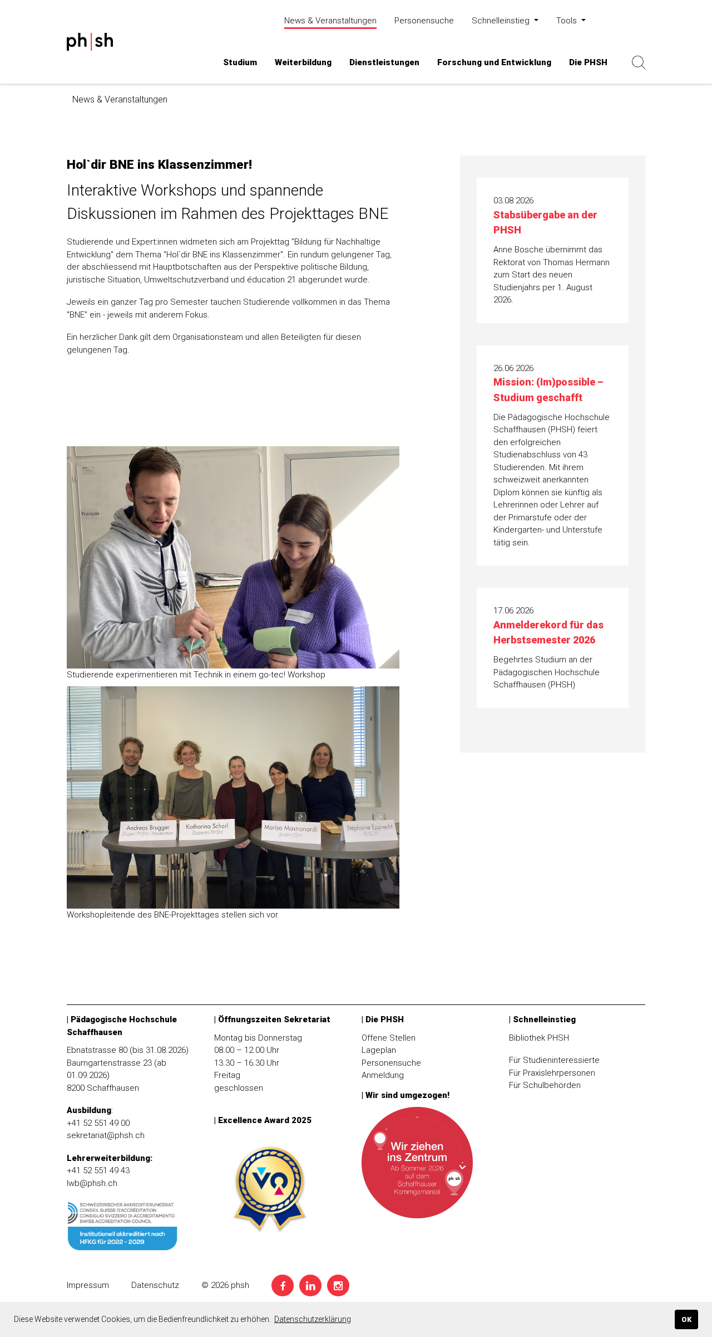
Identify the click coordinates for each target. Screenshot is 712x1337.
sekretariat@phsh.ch (106, 1135)
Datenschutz (155, 1285)
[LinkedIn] (310, 1285)
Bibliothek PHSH (539, 1038)
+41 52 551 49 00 (98, 1123)
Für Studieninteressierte (554, 1060)
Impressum (88, 1285)
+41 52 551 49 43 (98, 1170)
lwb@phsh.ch (92, 1183)
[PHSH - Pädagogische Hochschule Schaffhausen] (130, 62)
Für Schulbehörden (545, 1085)
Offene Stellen (389, 1038)
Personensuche (391, 1063)
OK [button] (686, 1319)
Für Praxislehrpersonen (552, 1073)
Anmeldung (383, 1075)
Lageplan (379, 1050)
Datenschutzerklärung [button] (312, 1319)
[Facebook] (282, 1285)
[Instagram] (338, 1285)
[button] (240, 63)
